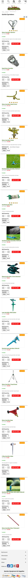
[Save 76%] (13, 304)
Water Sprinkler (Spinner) (8, 32)
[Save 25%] (13, 161)
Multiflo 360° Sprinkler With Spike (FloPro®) (13, 492)
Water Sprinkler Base (7, 420)
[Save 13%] (13, 376)
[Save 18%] (13, 268)
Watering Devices (13, 11)
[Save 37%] (13, 197)
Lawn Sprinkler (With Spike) (9, 312)
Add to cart (15, 43)
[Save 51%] (13, 233)
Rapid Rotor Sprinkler (7, 68)
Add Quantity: (5, 41)
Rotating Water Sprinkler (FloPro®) (11, 168)
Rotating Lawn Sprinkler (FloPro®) (10, 348)
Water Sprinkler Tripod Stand (9, 384)
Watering (6, 11)
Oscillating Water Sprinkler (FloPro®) (11, 240)
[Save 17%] (13, 60)
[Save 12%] (13, 132)
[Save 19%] (13, 340)
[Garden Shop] (14, 7)
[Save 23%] (13, 448)
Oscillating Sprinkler (7, 204)
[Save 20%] (13, 24)
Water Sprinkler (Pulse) (8, 140)
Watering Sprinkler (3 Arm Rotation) (11, 276)
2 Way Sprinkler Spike (7, 456)
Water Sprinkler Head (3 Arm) (9, 104)
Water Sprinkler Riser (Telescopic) (10, 528)
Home (3, 11)
